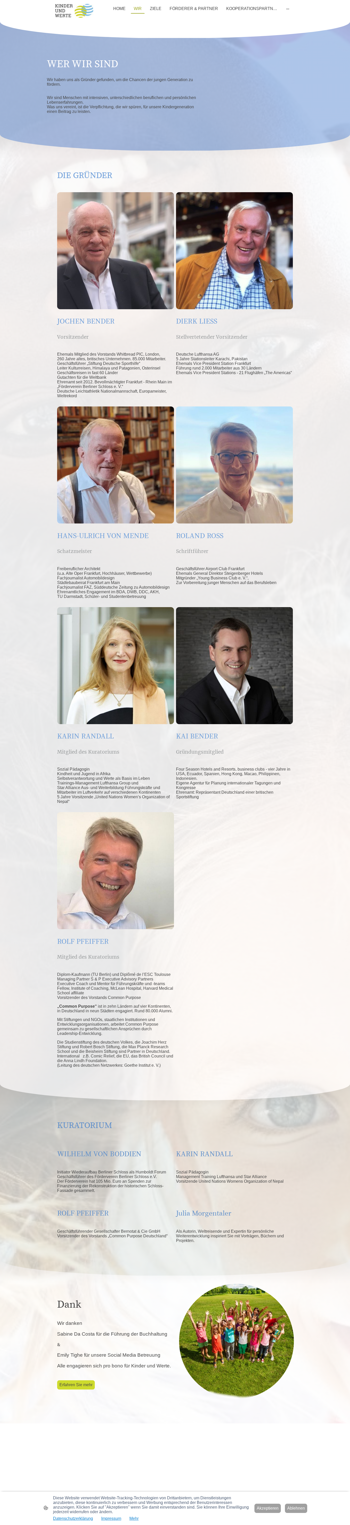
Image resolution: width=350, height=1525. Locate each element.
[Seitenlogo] (74, 11)
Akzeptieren (268, 1508)
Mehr (134, 1518)
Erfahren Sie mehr (75, 1385)
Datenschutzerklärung (73, 1518)
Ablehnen (296, 1508)
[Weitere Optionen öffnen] (288, 9)
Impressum (111, 1518)
